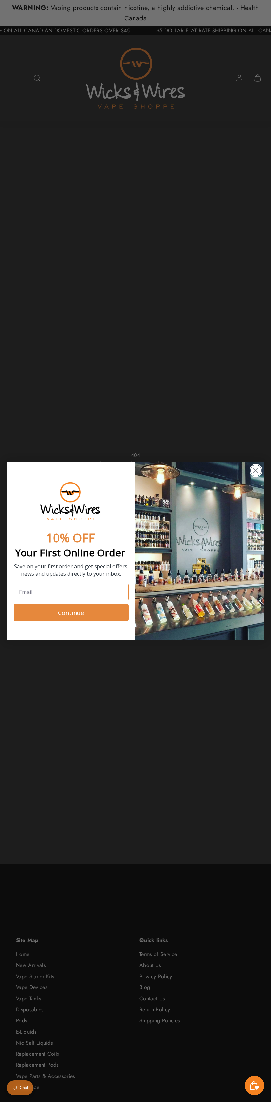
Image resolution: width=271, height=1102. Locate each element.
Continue (71, 613)
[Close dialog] (256, 470)
